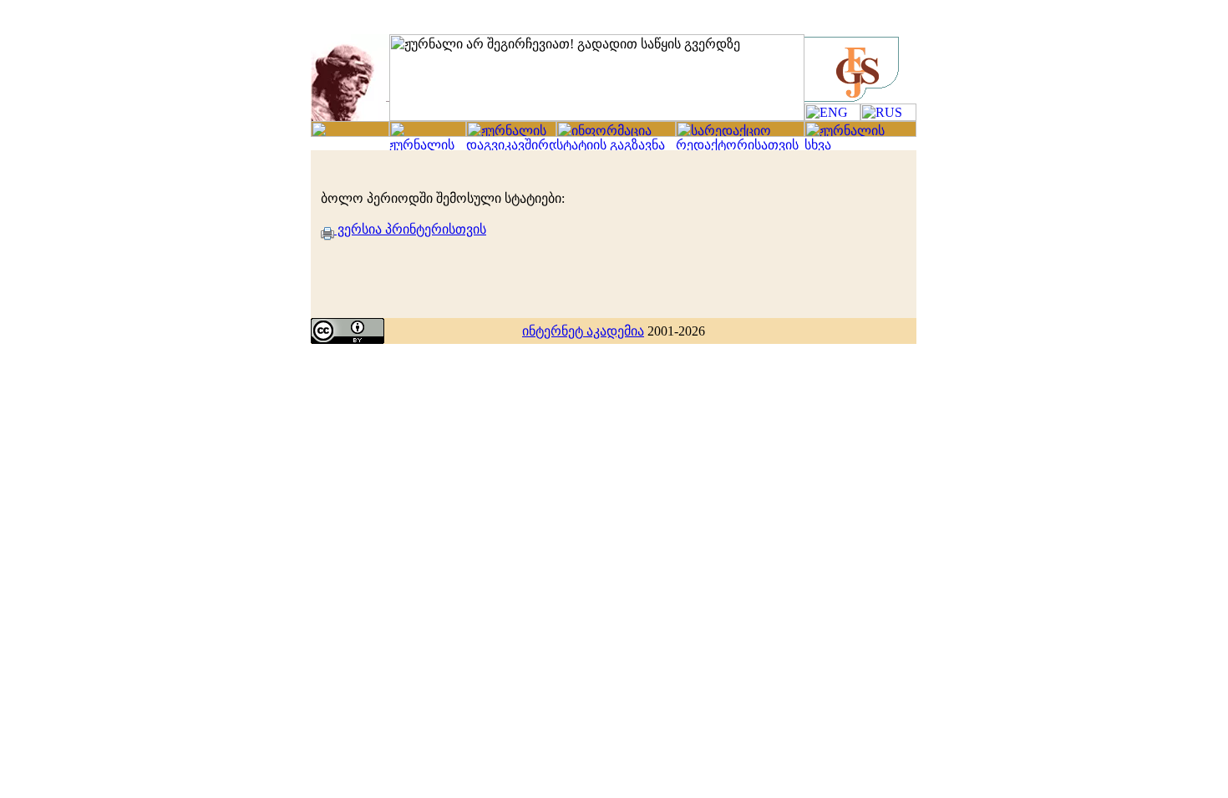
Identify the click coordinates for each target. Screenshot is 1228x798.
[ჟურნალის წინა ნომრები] (427, 146)
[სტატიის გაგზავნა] (616, 146)
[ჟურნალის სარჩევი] (427, 132)
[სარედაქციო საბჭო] (740, 132)
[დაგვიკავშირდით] (511, 146)
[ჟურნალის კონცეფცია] (511, 132)
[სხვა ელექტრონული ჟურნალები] (860, 146)
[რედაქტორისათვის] (740, 146)
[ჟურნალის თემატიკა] (860, 132)
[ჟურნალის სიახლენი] (350, 132)
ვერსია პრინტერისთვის (410, 229)
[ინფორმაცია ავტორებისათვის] (616, 132)
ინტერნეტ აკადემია (583, 331)
